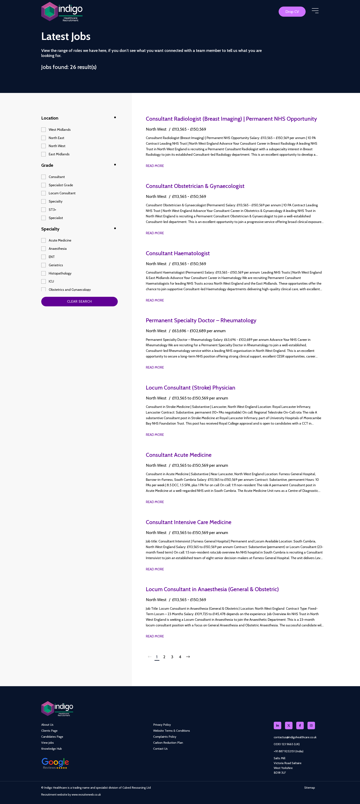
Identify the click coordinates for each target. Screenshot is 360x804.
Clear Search (79, 301)
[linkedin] (277, 725)
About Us (47, 724)
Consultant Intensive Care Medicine (188, 522)
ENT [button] (52, 257)
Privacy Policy (162, 724)
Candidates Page (52, 736)
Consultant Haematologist (178, 253)
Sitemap (309, 787)
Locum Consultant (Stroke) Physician (190, 387)
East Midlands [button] (59, 154)
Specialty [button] (55, 201)
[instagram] (311, 725)
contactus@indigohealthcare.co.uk (295, 737)
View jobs (47, 742)
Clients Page (49, 730)
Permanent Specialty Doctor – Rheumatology (201, 320)
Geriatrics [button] (56, 265)
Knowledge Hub (51, 748)
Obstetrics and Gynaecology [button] (70, 290)
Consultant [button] (57, 177)
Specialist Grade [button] (61, 185)
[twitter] (288, 725)
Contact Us (160, 748)
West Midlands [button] (60, 130)
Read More (155, 166)
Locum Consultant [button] (62, 193)
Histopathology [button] (60, 273)
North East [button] (56, 138)
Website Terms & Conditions (171, 730)
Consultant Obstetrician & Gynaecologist (195, 185)
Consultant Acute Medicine (179, 454)
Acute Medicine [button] (60, 240)
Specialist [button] (56, 218)
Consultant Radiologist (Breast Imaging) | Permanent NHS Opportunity (231, 118)
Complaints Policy (164, 736)
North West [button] (57, 146)
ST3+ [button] (52, 210)
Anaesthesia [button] (58, 249)
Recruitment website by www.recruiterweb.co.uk (71, 794)
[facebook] (300, 725)
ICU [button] (51, 281)
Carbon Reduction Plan (168, 742)
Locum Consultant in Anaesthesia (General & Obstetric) (212, 589)
